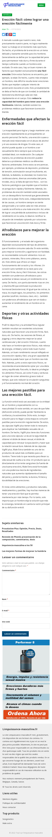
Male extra (7, 823)
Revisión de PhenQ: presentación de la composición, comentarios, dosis (21, 538)
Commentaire (9, 570)
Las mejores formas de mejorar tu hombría (24, 551)
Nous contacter (9, 807)
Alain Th (5, 29)
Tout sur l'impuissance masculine (29, 833)
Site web (6, 622)
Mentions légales (10, 799)
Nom (5, 599)
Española (7, 15)
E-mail (5, 610)
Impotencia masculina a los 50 (17, 545)
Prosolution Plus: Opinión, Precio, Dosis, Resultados (22, 530)
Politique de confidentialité (14, 803)
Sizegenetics (8, 819)
